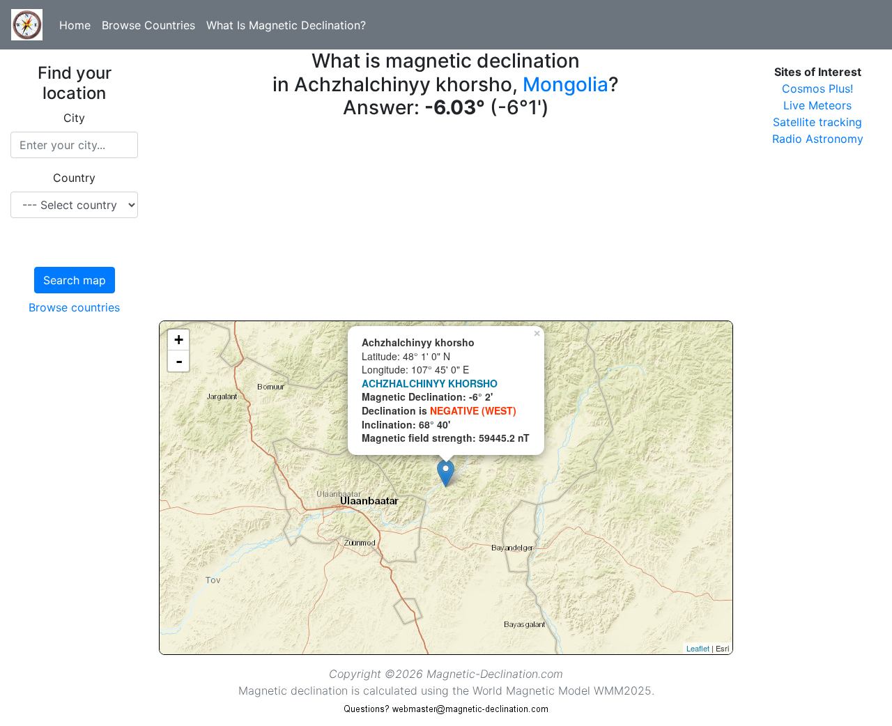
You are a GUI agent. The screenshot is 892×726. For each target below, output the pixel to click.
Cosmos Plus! (817, 88)
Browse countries (74, 307)
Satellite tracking (817, 122)
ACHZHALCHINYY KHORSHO (430, 383)
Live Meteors (817, 105)
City (74, 118)
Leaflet (697, 648)
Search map (74, 280)
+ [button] (178, 339)
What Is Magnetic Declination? (286, 25)
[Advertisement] (445, 222)
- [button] (179, 361)
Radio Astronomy (817, 139)
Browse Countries (148, 25)
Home (75, 25)
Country (74, 178)
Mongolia (565, 84)
